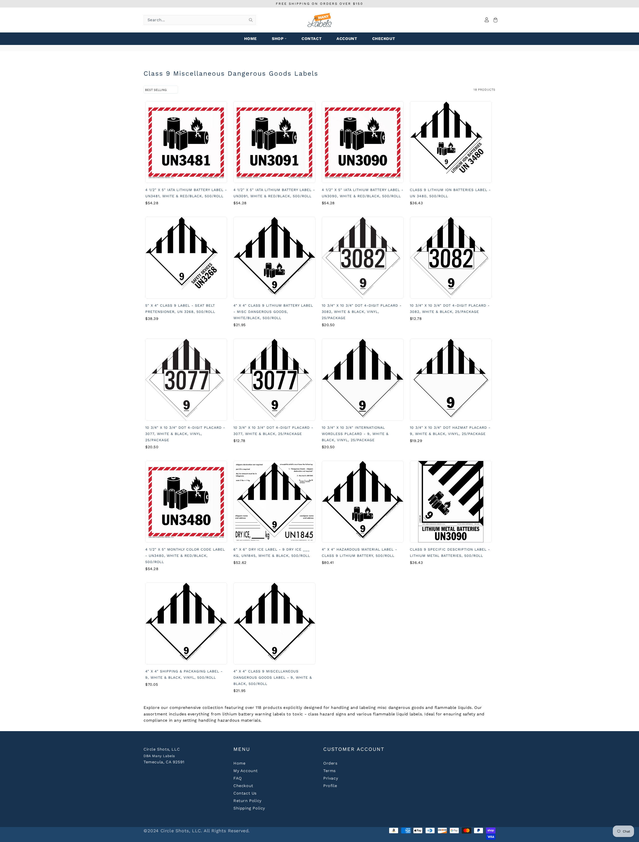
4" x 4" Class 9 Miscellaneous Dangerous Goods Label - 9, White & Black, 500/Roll (272, 677)
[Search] (251, 20)
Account (346, 38)
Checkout (243, 785)
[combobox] (200, 20)
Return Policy (247, 800)
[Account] (486, 20)
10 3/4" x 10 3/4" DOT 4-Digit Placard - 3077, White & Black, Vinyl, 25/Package (185, 433)
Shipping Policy (249, 808)
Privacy (330, 778)
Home (239, 763)
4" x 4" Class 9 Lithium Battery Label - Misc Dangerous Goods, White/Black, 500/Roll (273, 311)
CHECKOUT (383, 38)
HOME (250, 38)
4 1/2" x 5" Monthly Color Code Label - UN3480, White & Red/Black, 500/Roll (185, 555)
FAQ (237, 778)
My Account (245, 770)
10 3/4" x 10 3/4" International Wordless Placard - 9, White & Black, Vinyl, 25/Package (355, 433)
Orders (330, 763)
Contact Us (245, 793)
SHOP (278, 38)
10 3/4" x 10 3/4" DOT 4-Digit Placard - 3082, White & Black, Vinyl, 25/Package (362, 311)
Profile (330, 785)
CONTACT (311, 38)
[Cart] (494, 20)
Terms (329, 770)
